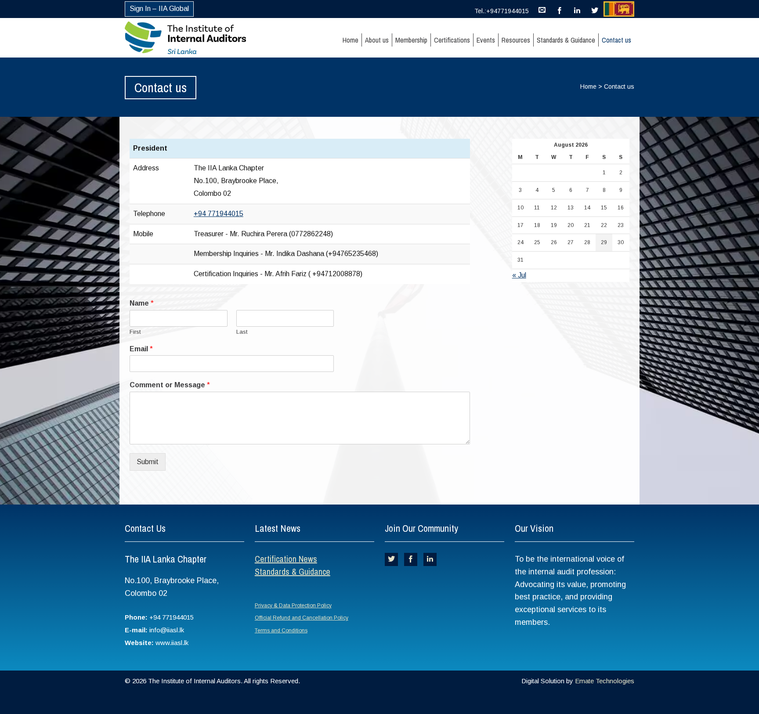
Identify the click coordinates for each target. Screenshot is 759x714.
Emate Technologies (604, 681)
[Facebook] (559, 9)
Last (241, 331)
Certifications (452, 40)
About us (377, 40)
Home (350, 40)
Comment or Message (170, 385)
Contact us (616, 40)
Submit (148, 461)
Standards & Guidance (566, 40)
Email (141, 349)
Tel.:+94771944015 (501, 10)
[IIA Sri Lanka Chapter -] (201, 37)
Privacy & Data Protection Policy (293, 605)
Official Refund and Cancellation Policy (301, 618)
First (135, 331)
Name (142, 303)
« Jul (519, 275)
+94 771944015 (218, 213)
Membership (411, 40)
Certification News (286, 559)
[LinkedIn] (577, 9)
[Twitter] (595, 9)
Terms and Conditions (281, 630)
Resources (516, 40)
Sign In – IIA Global (159, 8)
